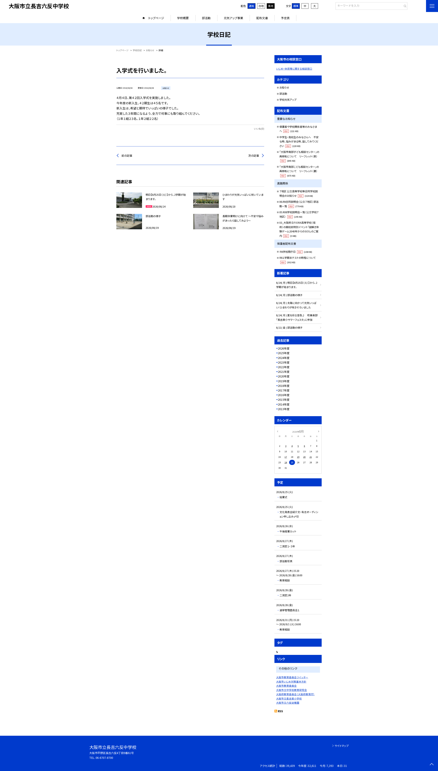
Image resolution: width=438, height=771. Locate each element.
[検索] (404, 5)
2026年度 (283, 348)
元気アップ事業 (233, 18)
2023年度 (283, 362)
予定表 (285, 18)
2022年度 (283, 367)
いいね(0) (259, 128)
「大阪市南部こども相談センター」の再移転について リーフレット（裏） (299, 171)
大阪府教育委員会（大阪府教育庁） (295, 694)
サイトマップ (341, 746)
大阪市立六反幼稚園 (287, 702)
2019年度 (283, 381)
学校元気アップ (288, 99)
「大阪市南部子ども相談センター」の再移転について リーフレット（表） (299, 156)
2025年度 (283, 353)
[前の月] (277, 431)
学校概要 (183, 18)
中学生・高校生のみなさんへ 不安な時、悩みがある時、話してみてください (299, 141)
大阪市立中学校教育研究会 (291, 690)
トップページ (156, 18)
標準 (295, 6)
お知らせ (284, 87)
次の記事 (253, 155)
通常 (251, 6)
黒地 (270, 6)
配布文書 (262, 18)
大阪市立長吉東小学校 (289, 698)
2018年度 (283, 386)
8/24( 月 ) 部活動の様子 (289, 295)
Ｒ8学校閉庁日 (295, 251)
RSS (280, 711)
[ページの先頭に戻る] (431, 764)
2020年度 (283, 376)
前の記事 (126, 155)
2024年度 (283, 358)
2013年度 (283, 409)
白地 (261, 6)
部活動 (206, 18)
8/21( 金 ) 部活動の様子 (289, 327)
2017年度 (283, 390)
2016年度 (283, 395)
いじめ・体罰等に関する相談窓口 (294, 68)
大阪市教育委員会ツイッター (292, 677)
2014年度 (283, 404)
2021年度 (283, 372)
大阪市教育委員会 (286, 685)
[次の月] (318, 431)
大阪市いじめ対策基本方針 (291, 681)
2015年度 (283, 399)
